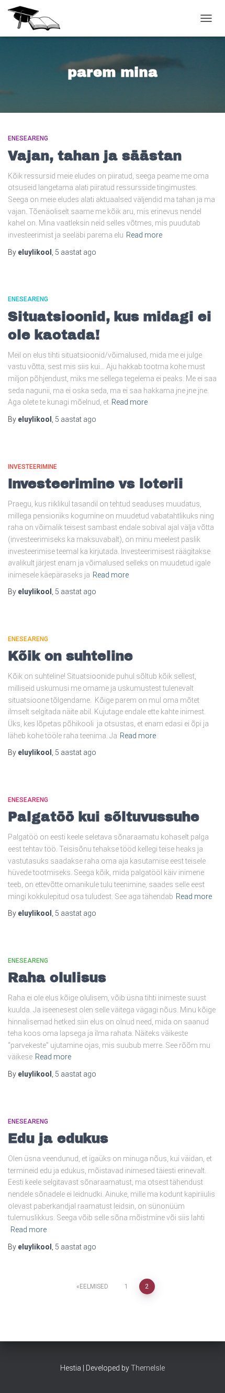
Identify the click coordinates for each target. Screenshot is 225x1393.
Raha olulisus (57, 978)
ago (75, 252)
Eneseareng (28, 138)
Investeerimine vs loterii (95, 484)
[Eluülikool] (38, 18)
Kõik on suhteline (70, 656)
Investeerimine (32, 466)
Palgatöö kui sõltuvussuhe (103, 817)
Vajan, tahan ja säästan (95, 156)
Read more (144, 235)
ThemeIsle (148, 1368)
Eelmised (94, 1286)
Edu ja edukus (58, 1138)
